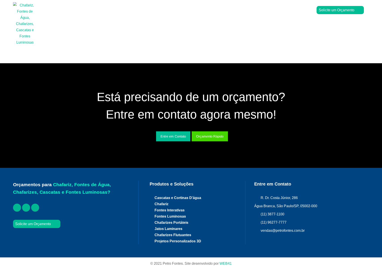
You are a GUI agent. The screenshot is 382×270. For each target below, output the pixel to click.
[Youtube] (35, 208)
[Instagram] (26, 208)
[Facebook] (17, 208)
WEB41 (226, 263)
